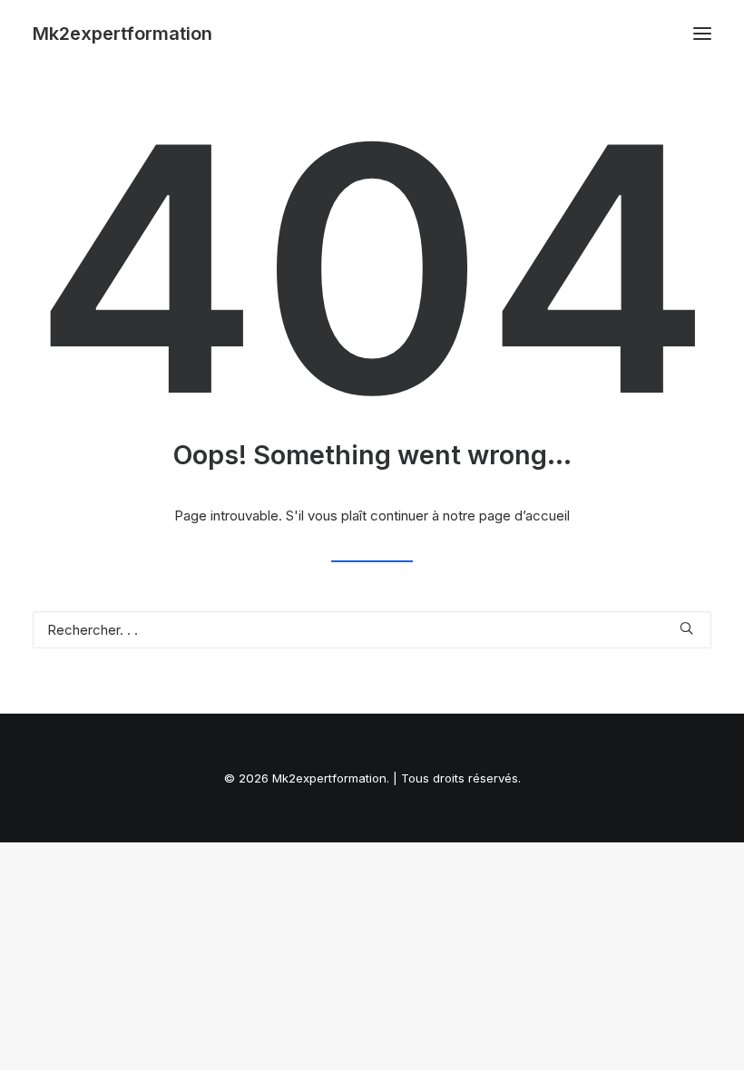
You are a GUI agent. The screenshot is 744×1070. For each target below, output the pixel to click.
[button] (702, 33)
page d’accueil (524, 515)
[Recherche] (372, 629)
